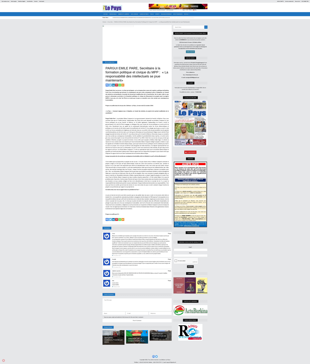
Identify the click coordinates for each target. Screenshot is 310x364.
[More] (122, 85)
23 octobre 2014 (110, 62)
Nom (190, 253)
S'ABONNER (191, 152)
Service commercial (289, 1)
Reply (169, 233)
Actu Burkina (30, 1)
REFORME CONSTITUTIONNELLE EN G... (113, 340)
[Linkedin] (113, 85)
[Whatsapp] (119, 85)
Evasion (36, 1)
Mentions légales (21, 1)
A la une (110, 22)
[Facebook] (107, 85)
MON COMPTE (280, 1)
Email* (190, 247)
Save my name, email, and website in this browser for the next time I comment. (123, 317)
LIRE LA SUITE (190, 51)
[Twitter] (110, 85)
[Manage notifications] (3, 360)
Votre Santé (41, 1)
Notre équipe (14, 1)
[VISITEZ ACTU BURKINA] (190, 310)
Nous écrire (297, 1)
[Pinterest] (116, 85)
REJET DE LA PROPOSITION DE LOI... (159, 336)
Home (104, 22)
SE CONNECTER (305, 1)
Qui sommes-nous (5, 1)
